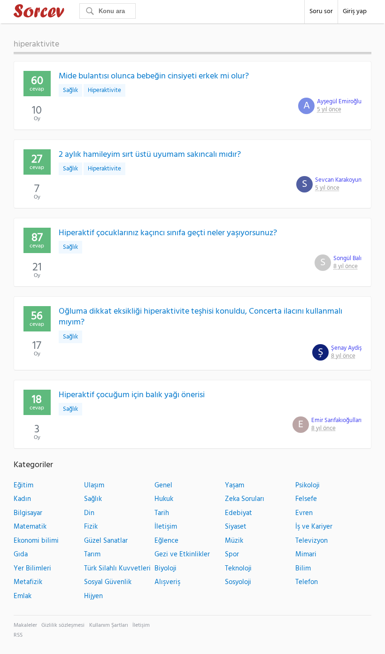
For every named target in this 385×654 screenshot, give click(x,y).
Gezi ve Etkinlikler (182, 554)
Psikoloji (307, 485)
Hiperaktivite (104, 90)
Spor (232, 554)
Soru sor (321, 11)
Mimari (305, 554)
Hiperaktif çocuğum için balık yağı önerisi (132, 395)
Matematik (30, 526)
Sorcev (70, 12)
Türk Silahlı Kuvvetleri (117, 568)
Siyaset (235, 526)
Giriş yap (355, 11)
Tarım (92, 554)
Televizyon (311, 540)
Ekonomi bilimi (36, 540)
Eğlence (166, 540)
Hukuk (163, 499)
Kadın (22, 499)
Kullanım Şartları (108, 625)
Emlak (22, 596)
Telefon (306, 582)
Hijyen (93, 596)
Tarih (161, 513)
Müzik (234, 540)
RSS (18, 635)
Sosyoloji (238, 582)
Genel (163, 485)
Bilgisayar (28, 513)
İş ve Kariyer (313, 526)
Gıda (21, 554)
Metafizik (28, 582)
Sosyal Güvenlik (107, 582)
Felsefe (306, 499)
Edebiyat (238, 513)
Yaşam (234, 485)
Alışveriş (167, 582)
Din (89, 513)
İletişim (165, 526)
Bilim (303, 568)
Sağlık (70, 90)
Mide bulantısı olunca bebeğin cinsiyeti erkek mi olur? (154, 76)
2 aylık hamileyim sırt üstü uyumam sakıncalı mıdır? (150, 155)
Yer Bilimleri (32, 568)
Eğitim (23, 485)
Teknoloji (238, 568)
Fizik (91, 526)
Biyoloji (165, 568)
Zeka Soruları (244, 499)
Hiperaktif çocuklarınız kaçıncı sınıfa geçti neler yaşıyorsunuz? (168, 233)
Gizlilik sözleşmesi (63, 625)
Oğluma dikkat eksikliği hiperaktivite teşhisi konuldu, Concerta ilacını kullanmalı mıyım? (200, 317)
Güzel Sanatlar (106, 540)
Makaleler (25, 625)
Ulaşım (94, 485)
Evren (304, 513)
